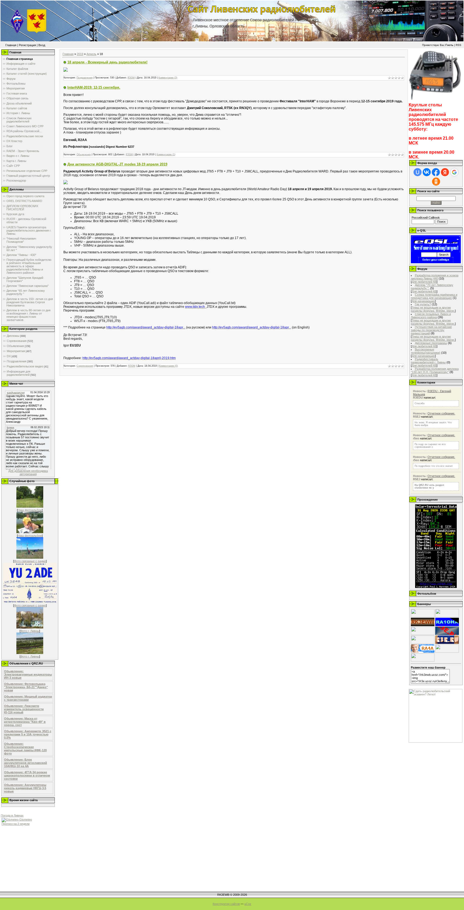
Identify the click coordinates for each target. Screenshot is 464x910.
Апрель (91, 54)
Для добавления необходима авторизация (28, 472)
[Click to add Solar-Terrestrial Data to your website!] (436, 586)
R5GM (131, 77)
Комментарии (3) (167, 77)
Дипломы (13, 335)
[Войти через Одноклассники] (436, 182)
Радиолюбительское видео (25, 366)
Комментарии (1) (166, 154)
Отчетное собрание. (441, 413)
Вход (41, 45)
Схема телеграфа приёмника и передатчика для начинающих (434, 296)
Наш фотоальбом (30, 510)
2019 (80, 54)
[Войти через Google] (454, 172)
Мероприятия (16, 351)
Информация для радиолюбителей (18, 373)
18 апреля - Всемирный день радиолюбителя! (107, 62)
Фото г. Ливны (29, 631)
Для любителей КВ (424, 281)
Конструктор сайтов (226, 903)
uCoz (247, 903)
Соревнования (17, 340)
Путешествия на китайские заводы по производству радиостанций (431, 330)
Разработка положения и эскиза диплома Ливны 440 (434, 277)
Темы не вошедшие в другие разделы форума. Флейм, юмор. (433, 309)
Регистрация (27, 45)
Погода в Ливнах (12, 815)
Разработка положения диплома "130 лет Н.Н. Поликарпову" (435, 370)
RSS (458, 45)
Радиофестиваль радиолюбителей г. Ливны (428, 361)
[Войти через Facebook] (436, 172)
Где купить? (423, 304)
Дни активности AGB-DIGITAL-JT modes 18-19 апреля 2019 (117, 164)
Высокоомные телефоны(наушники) (425, 351)
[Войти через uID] (418, 172)
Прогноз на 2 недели (16, 823)
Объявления (15, 346)
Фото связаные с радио (30, 561)
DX (9, 356)
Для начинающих (423, 301)
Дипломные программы (431, 343)
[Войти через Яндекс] (445, 172)
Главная (10, 45)
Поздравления (16, 361)
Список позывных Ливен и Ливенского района (431, 315)
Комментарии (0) (168, 365)
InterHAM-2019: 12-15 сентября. (93, 87)
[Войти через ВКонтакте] (427, 172)
